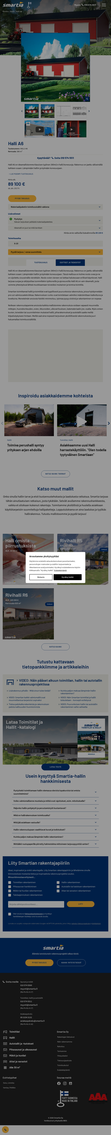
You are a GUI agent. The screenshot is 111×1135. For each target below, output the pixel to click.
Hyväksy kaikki (68, 577)
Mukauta (40, 577)
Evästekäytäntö (60, 570)
